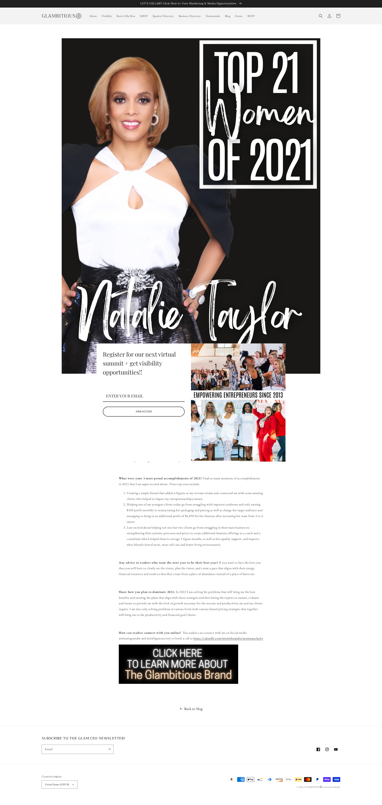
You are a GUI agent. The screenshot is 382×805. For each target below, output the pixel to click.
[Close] (281, 348)
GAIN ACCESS (144, 411)
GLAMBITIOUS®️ (313, 787)
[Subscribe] (109, 749)
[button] (320, 16)
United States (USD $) (57, 784)
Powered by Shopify (331, 787)
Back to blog (193, 708)
